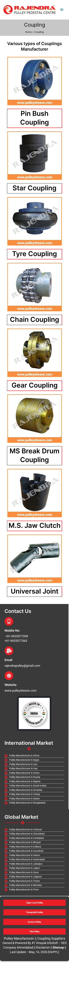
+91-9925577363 (16, 640)
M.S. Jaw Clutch (35, 525)
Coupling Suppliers (51, 938)
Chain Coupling (34, 319)
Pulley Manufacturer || (20, 938)
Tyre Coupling (34, 254)
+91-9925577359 (16, 636)
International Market (29, 743)
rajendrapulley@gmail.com (22, 665)
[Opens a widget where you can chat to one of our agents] (46, 983)
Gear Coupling (35, 385)
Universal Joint (34, 591)
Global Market (21, 817)
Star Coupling (34, 188)
